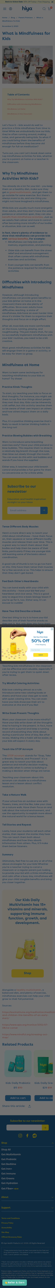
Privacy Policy (45, 659)
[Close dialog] (52, 629)
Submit (40, 655)
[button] (14, 1283)
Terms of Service (38, 659)
